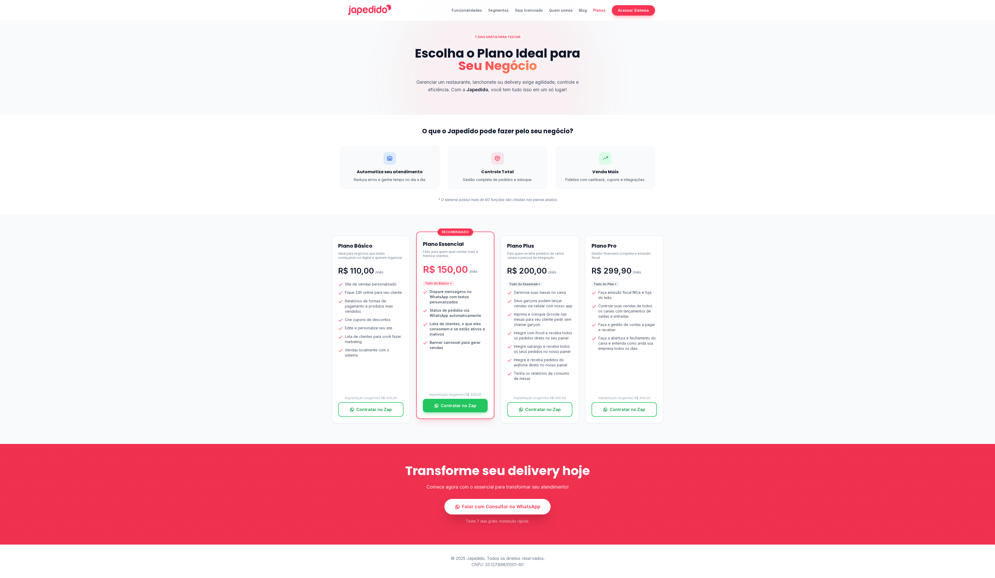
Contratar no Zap (374, 409)
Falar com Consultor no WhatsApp (501, 506)
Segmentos (498, 10)
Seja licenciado (529, 10)
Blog (583, 10)
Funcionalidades (467, 10)
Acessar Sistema (633, 10)
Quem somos (561, 10)
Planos (599, 10)
